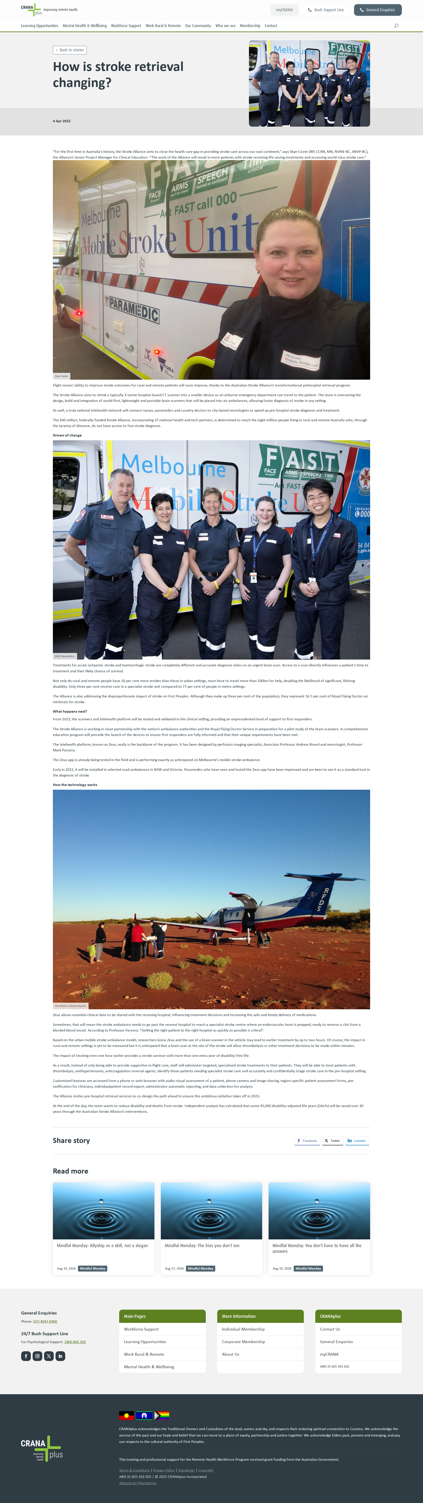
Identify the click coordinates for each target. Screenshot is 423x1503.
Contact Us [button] (330, 1329)
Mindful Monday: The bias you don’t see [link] (202, 1245)
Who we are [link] (225, 25)
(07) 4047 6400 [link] (45, 1321)
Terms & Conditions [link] (134, 1470)
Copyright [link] (205, 1470)
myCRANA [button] (284, 10)
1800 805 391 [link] (75, 1341)
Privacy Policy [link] (164, 1470)
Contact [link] (271, 25)
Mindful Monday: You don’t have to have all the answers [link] (317, 1248)
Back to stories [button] (72, 50)
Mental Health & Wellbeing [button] (149, 1367)
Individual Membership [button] (243, 1329)
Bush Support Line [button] (329, 10)
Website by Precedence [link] (137, 1483)
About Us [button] (230, 1354)
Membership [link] (250, 25)
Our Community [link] (198, 25)
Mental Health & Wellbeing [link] (85, 25)
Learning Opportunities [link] (39, 25)
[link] (103, 1210)
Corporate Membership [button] (243, 1341)
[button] (396, 25)
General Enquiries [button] (380, 10)
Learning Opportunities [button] (145, 1341)
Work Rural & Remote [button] (144, 1354)
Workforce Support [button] (141, 1329)
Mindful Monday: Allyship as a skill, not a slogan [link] (102, 1245)
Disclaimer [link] (186, 1470)
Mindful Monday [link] (92, 1268)
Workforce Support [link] (126, 25)
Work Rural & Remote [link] (163, 25)
